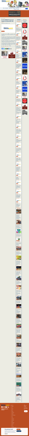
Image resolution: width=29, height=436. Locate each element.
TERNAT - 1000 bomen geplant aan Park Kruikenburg (18, 47)
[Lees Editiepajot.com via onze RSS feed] (8, 407)
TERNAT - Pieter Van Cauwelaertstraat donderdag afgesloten (18, 121)
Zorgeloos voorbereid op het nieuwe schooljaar (18, 341)
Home (2, 18)
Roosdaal (12, 426)
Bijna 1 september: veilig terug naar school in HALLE (18, 302)
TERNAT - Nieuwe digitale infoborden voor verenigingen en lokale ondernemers (18, 131)
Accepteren (18, 429)
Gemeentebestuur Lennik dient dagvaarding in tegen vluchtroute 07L (18, 399)
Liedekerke (12, 418)
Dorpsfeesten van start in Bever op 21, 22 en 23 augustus (18, 235)
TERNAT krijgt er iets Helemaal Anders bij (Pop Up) (18, 100)
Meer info (6, 433)
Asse (12, 407)
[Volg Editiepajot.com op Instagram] (4, 407)
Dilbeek (12, 411)
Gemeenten (12, 405)
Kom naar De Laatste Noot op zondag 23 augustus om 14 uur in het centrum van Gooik (18, 389)
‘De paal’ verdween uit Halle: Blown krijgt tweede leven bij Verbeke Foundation (18, 273)
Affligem (12, 406)
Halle (12, 416)
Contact (18, 9)
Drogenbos (12, 412)
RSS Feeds (15, 9)
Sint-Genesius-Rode (13, 427)
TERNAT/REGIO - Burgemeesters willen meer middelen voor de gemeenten (18, 169)
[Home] (6, 1)
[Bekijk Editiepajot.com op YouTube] (6, 407)
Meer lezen (17, 31)
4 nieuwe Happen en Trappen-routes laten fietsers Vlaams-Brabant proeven (18, 360)
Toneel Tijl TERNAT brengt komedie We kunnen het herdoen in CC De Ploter (18, 150)
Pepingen (12, 423)
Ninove (12, 421)
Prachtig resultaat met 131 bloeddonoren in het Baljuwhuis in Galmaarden (18, 311)
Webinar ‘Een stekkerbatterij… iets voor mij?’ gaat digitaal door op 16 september (18, 321)
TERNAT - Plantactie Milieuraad (17, 178)
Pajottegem (12, 422)
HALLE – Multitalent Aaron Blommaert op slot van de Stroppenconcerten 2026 (18, 350)
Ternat (4, 18)
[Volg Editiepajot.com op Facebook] (2, 407)
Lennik (12, 417)
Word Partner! (26, 411)
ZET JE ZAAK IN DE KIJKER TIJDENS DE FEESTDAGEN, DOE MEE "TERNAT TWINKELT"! (18, 66)
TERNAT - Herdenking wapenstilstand (18, 83)
